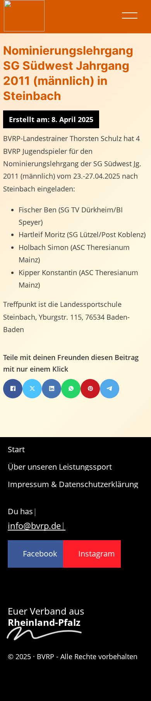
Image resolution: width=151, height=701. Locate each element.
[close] (129, 15)
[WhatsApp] (71, 388)
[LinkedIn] (51, 388)
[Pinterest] (90, 388)
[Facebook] (12, 388)
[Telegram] (109, 388)
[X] (32, 388)
